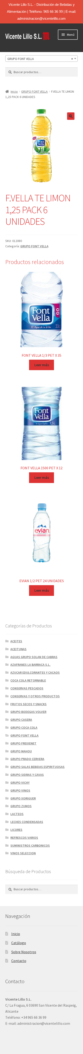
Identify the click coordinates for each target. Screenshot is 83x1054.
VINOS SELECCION (23, 853)
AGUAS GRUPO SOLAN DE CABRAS (33, 657)
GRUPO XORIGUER (23, 798)
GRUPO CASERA (21, 720)
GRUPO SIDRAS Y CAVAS (27, 775)
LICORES (16, 830)
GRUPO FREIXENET (23, 743)
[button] (70, 116)
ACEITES (16, 641)
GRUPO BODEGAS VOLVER (28, 712)
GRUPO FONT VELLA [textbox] (40, 59)
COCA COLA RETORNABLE (28, 680)
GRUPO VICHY (20, 782)
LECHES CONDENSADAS (26, 822)
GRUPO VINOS (20, 790)
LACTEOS (17, 814)
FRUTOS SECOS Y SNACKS (28, 704)
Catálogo (18, 942)
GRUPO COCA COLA (23, 727)
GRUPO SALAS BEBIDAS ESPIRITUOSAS (37, 767)
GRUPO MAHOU (21, 751)
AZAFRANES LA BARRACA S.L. (30, 664)
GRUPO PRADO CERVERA (27, 759)
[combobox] (41, 58)
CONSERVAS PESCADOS (26, 688)
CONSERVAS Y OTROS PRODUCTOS (35, 696)
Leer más (41, 364)
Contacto (18, 960)
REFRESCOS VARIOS (24, 837)
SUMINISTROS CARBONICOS (30, 845)
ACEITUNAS (18, 649)
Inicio (14, 91)
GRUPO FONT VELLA (34, 91)
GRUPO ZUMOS (21, 806)
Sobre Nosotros (23, 952)
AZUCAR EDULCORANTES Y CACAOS (35, 672)
